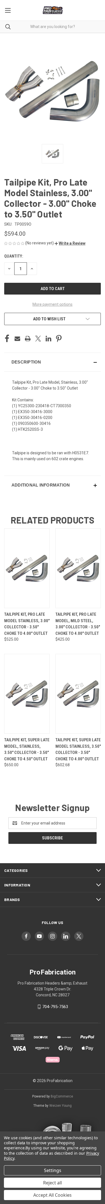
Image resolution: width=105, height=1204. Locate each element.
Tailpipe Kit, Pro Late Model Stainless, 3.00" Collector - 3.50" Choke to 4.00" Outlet (27, 624)
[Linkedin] (48, 338)
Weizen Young (60, 1106)
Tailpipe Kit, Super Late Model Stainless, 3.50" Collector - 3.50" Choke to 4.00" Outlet (78, 749)
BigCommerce (62, 1096)
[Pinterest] (59, 338)
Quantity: (13, 256)
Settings (52, 1170)
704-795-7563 (55, 1006)
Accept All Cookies (52, 1195)
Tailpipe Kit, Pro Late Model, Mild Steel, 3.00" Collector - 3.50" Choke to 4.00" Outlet (77, 624)
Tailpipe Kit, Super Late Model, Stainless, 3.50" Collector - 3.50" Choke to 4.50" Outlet (27, 749)
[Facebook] (7, 338)
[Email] (17, 338)
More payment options (52, 304)
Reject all (52, 1183)
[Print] (28, 338)
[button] (70, 243)
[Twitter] (38, 338)
